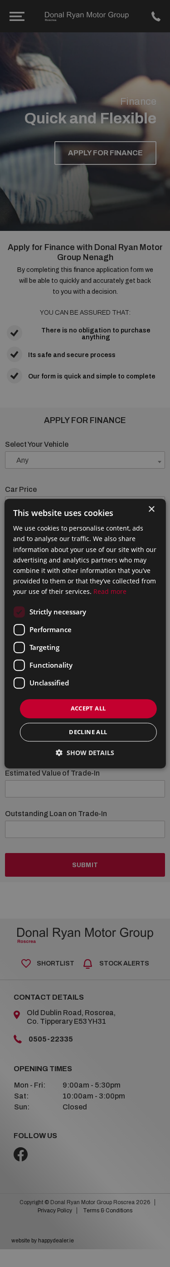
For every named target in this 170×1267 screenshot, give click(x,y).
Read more (109, 591)
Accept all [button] (88, 708)
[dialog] (84, 633)
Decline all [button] (88, 732)
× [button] (151, 509)
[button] (85, 752)
